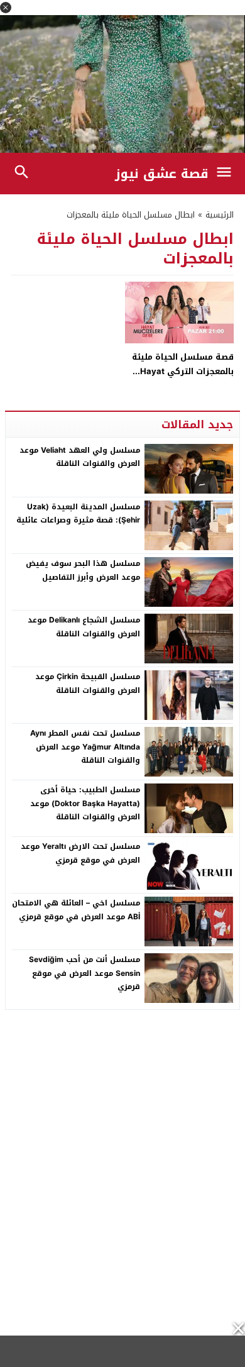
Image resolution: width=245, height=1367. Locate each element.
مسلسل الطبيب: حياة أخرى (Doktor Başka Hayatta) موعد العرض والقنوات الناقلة (85, 803)
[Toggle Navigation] (227, 173)
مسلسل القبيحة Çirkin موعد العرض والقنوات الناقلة (87, 683)
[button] (5, 7)
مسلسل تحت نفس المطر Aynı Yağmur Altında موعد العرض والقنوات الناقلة (85, 746)
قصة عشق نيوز (162, 173)
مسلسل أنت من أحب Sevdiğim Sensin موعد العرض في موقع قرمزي (84, 973)
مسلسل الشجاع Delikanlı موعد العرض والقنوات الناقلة (84, 627)
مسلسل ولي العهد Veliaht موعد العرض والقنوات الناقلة (79, 457)
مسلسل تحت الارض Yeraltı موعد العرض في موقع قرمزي (80, 853)
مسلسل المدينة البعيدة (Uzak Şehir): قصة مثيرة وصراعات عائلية (78, 514)
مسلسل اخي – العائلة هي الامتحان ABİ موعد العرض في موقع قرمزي (76, 910)
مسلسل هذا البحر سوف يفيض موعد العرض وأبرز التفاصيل (83, 570)
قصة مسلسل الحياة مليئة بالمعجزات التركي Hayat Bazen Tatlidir (183, 371)
